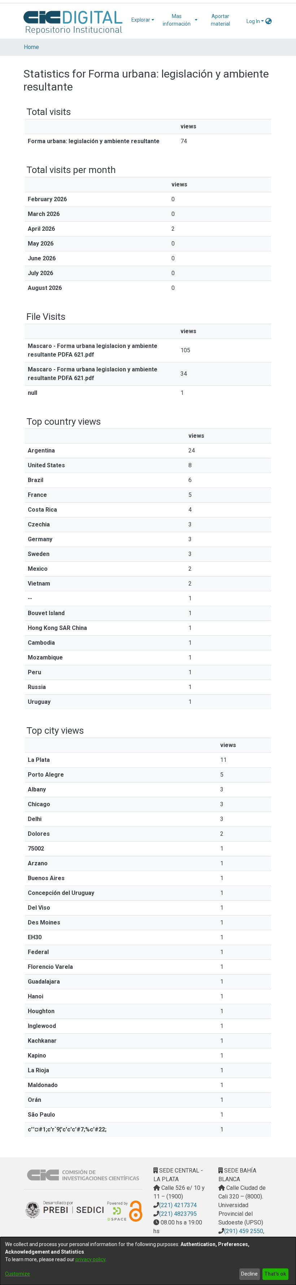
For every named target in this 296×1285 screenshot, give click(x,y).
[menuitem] (143, 20)
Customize (17, 1274)
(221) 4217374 (178, 1205)
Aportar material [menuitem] (220, 20)
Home (31, 47)
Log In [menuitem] (253, 21)
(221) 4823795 (178, 1213)
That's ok (275, 1274)
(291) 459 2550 (243, 1231)
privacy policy (90, 1259)
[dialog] (148, 1261)
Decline (249, 1274)
